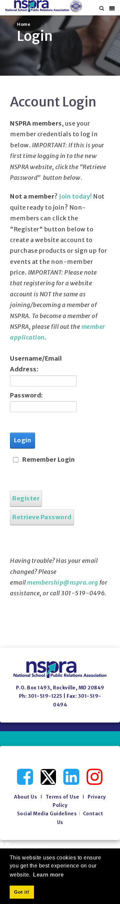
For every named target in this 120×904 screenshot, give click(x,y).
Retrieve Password (42, 517)
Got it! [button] (22, 892)
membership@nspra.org (62, 582)
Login (22, 440)
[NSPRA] (44, 6)
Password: (26, 395)
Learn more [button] (48, 875)
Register (26, 498)
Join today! (75, 196)
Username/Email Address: (31, 364)
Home (23, 24)
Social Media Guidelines (47, 814)
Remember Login (48, 459)
